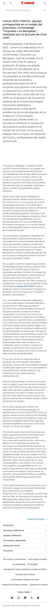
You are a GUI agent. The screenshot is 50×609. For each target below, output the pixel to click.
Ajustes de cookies (39, 584)
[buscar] (11, 3)
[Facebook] (12, 598)
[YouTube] (38, 598)
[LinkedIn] (25, 598)
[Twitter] (32, 598)
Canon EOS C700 (25, 286)
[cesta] (4, 3)
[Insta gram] (18, 598)
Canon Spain (24, 592)
